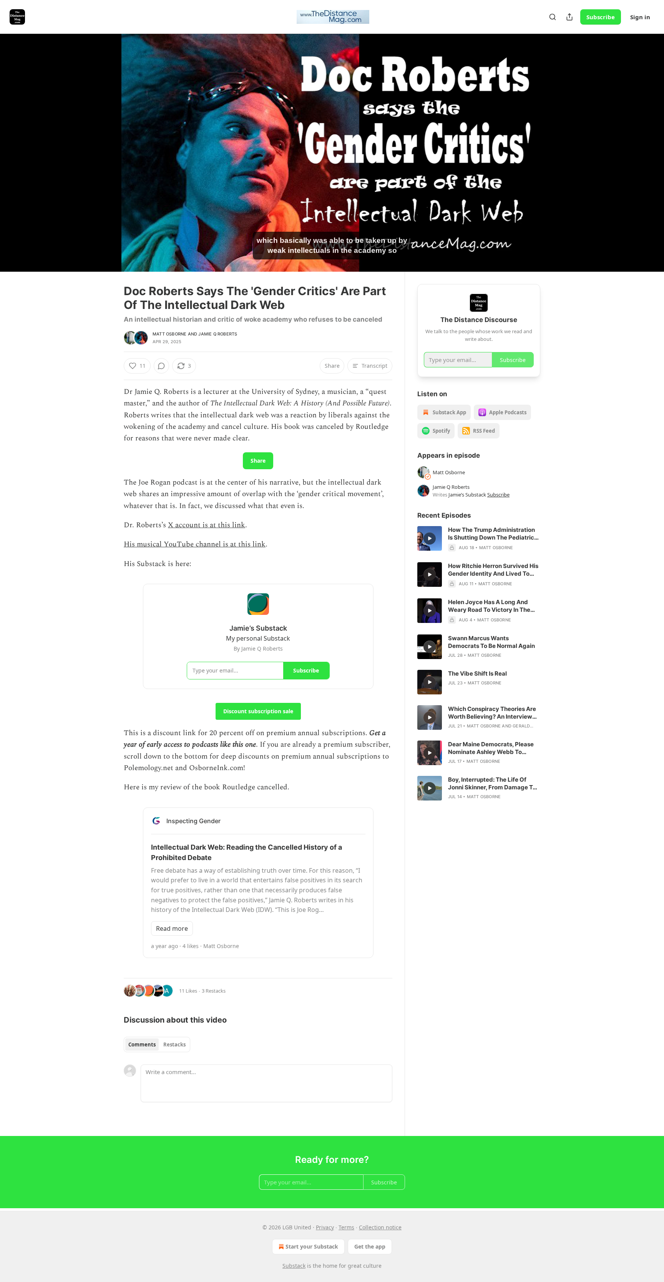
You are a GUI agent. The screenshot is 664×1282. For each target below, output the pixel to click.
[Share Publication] (569, 17)
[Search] (552, 17)
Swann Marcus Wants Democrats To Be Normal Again (491, 641)
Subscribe (600, 17)
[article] (478, 539)
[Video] (105, 144)
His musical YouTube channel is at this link (195, 544)
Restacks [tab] (174, 1044)
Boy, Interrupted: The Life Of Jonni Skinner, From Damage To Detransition (492, 783)
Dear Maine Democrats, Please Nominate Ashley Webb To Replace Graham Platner (491, 748)
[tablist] (157, 1044)
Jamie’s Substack (467, 494)
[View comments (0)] (559, 152)
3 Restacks (214, 990)
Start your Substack (312, 1246)
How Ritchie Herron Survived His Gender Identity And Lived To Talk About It (493, 570)
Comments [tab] (142, 1044)
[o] (429, 538)
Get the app (369, 1246)
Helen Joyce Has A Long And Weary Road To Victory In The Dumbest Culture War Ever (489, 606)
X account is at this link (206, 525)
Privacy (325, 1227)
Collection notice (380, 1227)
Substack (293, 1265)
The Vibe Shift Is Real (477, 673)
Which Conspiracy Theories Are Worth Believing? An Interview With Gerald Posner (492, 713)
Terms (346, 1227)
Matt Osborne (169, 334)
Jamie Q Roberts (217, 334)
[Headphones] (105, 161)
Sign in (640, 17)
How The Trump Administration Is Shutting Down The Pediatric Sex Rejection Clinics (491, 533)
